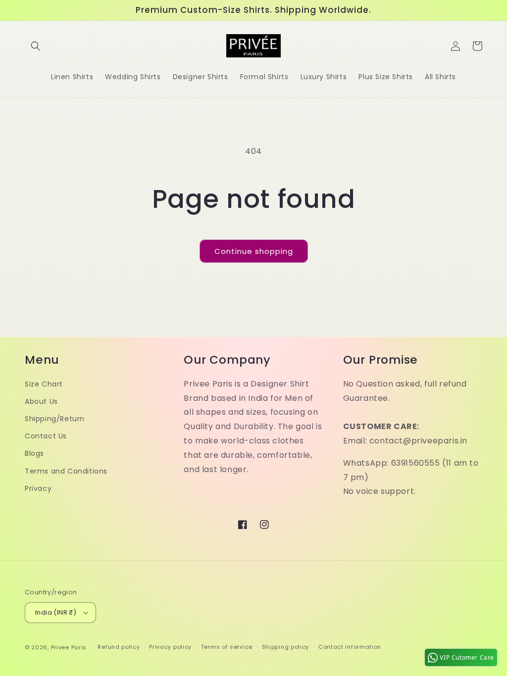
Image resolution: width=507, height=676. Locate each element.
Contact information (349, 647)
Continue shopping (253, 251)
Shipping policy (285, 647)
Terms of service (227, 647)
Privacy (38, 488)
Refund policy (119, 647)
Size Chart (44, 384)
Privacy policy (170, 647)
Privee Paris (69, 647)
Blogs (34, 453)
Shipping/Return (55, 419)
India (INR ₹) (55, 612)
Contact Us (46, 436)
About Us (41, 401)
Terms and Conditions (66, 471)
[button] (36, 46)
